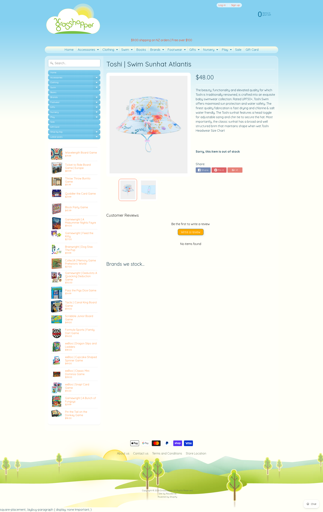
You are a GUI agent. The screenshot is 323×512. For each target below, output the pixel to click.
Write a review (190, 232)
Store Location (196, 453)
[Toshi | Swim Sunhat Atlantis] (128, 190)
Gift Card (252, 49)
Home (69, 49)
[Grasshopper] (73, 18)
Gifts (195, 50)
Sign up (235, 5)
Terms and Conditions (167, 453)
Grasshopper (166, 490)
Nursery (211, 50)
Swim (127, 50)
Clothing (110, 50)
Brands (157, 50)
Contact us (140, 453)
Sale (238, 49)
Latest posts (75, 137)
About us (123, 453)
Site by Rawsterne (167, 493)
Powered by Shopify (167, 497)
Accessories (89, 50)
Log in (222, 5)
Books (141, 49)
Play (227, 50)
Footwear (177, 50)
